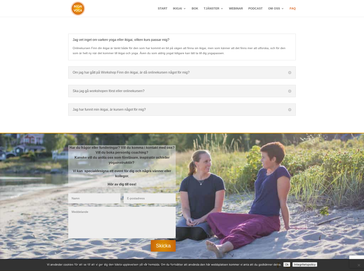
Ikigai (177, 8)
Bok (195, 8)
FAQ (293, 8)
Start (162, 8)
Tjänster (211, 8)
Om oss (274, 8)
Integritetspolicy (305, 264)
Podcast (255, 8)
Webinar (236, 8)
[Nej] (359, 265)
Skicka (163, 245)
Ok (287, 264)
